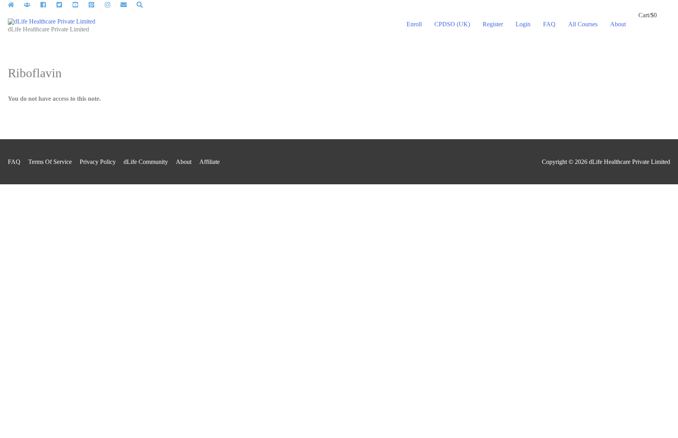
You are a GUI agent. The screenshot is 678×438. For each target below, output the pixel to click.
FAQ (14, 161)
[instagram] (111, 5)
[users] (31, 5)
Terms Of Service (50, 161)
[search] (141, 5)
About (183, 161)
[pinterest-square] (95, 5)
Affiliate (209, 161)
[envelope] (127, 5)
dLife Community (146, 161)
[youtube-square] (79, 5)
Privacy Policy (98, 161)
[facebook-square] (47, 5)
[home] (15, 5)
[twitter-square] (63, 5)
